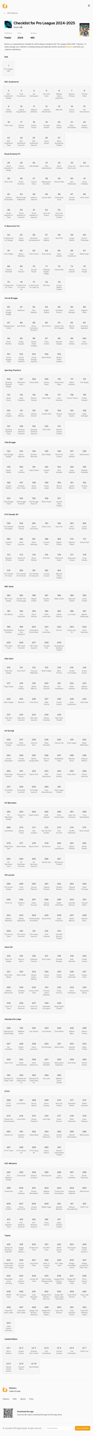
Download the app (25, 1411)
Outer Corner (22, 1428)
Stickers (69, 47)
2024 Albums (12, 13)
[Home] (5, 6)
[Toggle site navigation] (89, 5)
